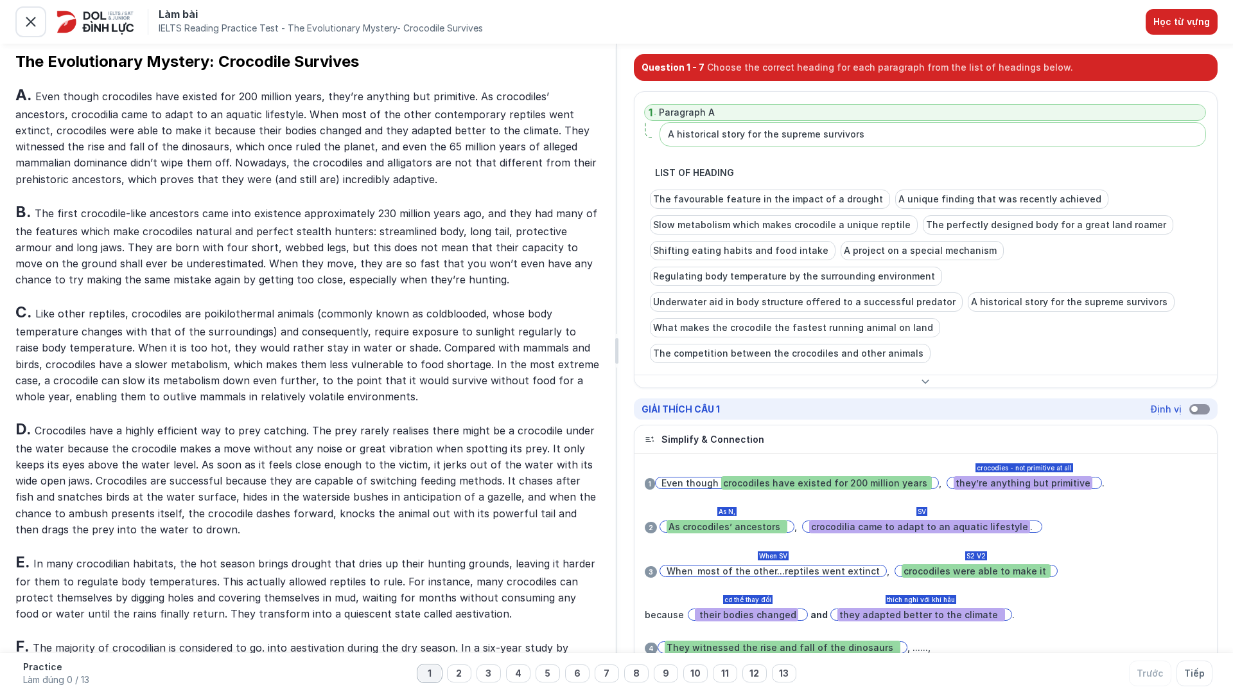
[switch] (1199, 409)
